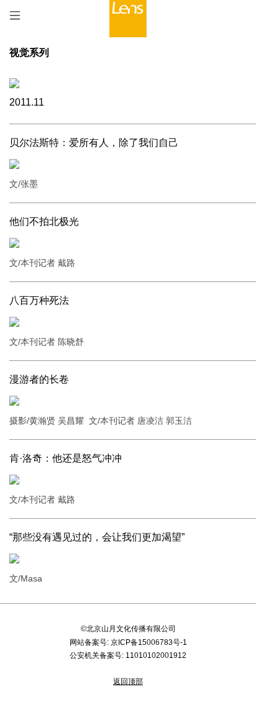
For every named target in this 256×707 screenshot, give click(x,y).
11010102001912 (156, 655)
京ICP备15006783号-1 (149, 642)
